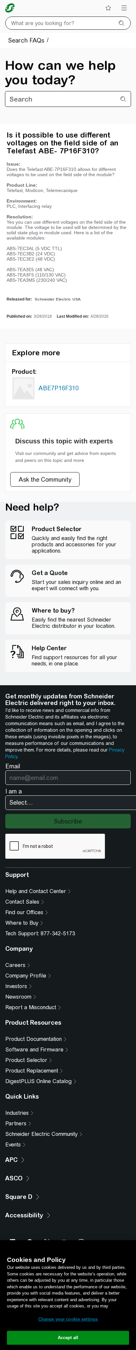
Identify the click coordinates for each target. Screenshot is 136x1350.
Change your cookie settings (68, 1319)
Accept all (68, 1337)
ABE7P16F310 (58, 388)
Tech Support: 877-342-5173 (40, 933)
